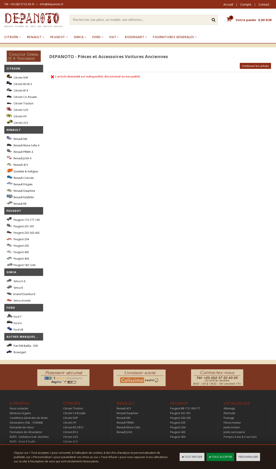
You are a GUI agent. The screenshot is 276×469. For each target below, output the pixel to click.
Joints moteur (232, 427)
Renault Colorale (23, 178)
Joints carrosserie (234, 432)
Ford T (17, 317)
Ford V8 (18, 329)
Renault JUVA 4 (22, 158)
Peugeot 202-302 (180, 418)
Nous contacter (19, 408)
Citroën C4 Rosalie (74, 413)
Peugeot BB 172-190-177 (185, 408)
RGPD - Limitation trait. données (29, 437)
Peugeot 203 (21, 246)
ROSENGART (134, 37)
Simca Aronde (22, 300)
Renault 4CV (20, 165)
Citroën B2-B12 (22, 84)
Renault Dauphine (24, 191)
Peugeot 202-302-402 (26, 233)
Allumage (229, 408)
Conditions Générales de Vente (29, 418)
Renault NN (20, 139)
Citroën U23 (20, 110)
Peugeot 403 (21, 252)
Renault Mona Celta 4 (26, 145)
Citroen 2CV (70, 441)
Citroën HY (20, 116)
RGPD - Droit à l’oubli (22, 441)
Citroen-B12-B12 (73, 427)
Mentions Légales (20, 413)
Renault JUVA (124, 432)
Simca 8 (18, 287)
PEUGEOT (57, 37)
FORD (96, 37)
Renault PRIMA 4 (23, 152)
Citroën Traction (23, 103)
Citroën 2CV (20, 123)
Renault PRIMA (125, 422)
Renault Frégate (23, 184)
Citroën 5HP (20, 77)
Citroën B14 (20, 90)
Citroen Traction (73, 408)
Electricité (229, 413)
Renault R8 (19, 204)
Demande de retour (22, 427)
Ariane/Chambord (24, 294)
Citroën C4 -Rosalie (25, 97)
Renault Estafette (23, 197)
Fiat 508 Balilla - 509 (25, 346)
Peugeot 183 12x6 (24, 265)
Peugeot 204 (21, 239)
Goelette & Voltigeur (25, 171)
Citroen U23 (70, 437)
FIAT (112, 37)
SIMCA (79, 37)
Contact (264, 4)
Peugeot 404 (21, 258)
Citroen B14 (70, 432)
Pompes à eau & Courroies (240, 437)
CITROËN (11, 37)
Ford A (17, 323)
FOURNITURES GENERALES (173, 37)
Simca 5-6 (19, 281)
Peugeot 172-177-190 (26, 220)
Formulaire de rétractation (26, 432)
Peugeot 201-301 (23, 226)
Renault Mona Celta (128, 427)
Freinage (229, 418)
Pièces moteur (232, 422)
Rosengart (19, 352)
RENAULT (34, 37)
